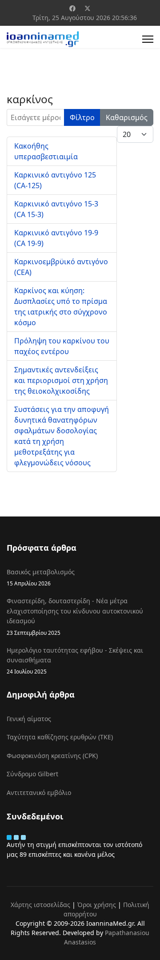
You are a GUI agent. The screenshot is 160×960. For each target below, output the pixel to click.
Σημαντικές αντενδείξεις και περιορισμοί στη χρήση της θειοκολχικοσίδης (61, 380)
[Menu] (147, 39)
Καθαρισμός (127, 117)
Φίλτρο (82, 117)
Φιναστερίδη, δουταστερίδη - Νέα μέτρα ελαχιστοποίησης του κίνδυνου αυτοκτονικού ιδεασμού (75, 616)
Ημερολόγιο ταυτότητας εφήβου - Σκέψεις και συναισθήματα (75, 660)
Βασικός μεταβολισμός (41, 577)
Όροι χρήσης (96, 904)
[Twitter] (87, 8)
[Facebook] (72, 8)
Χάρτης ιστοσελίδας (40, 904)
